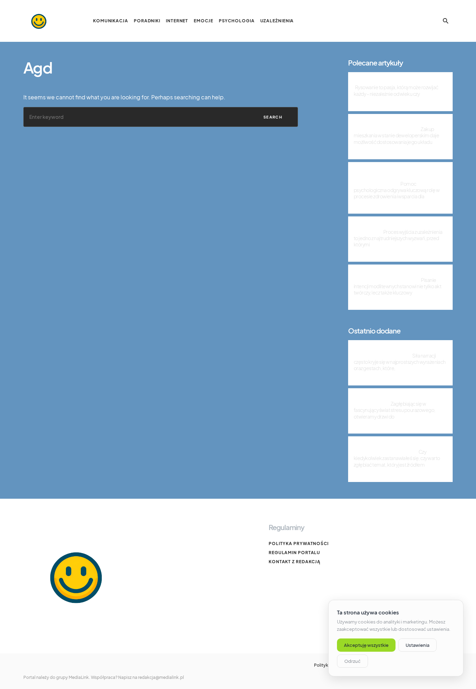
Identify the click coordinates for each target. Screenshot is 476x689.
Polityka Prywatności (299, 543)
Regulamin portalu (294, 552)
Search (272, 117)
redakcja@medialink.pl (161, 677)
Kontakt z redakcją (295, 561)
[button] (446, 21)
